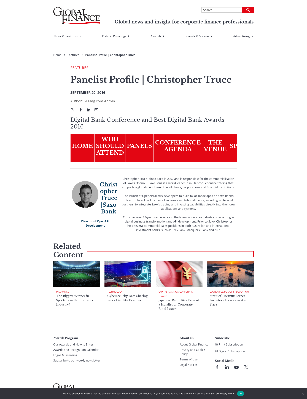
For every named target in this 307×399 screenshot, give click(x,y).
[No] (302, 393)
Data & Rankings (114, 36)
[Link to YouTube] (236, 367)
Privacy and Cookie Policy (192, 352)
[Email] (98, 110)
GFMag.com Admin (99, 101)
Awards (155, 36)
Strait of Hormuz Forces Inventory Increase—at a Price (228, 300)
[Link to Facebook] (217, 367)
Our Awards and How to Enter (73, 344)
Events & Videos (197, 36)
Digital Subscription (232, 351)
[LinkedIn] (90, 110)
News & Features (65, 36)
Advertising (241, 36)
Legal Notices (189, 365)
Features (73, 55)
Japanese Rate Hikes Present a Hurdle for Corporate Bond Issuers (178, 304)
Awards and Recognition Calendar (76, 350)
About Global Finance (194, 344)
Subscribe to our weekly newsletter (76, 360)
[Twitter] (74, 110)
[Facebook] (82, 110)
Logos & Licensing (65, 355)
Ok (240, 393)
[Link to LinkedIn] (227, 367)
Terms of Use (189, 359)
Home (57, 55)
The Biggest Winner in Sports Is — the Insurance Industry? (75, 300)
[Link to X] (246, 367)
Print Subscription (231, 344)
